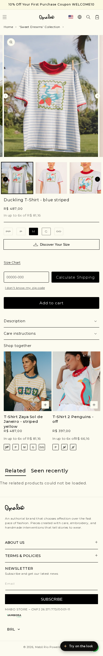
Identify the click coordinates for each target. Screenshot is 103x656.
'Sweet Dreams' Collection (39, 27)
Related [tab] (15, 471)
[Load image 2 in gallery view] (51, 178)
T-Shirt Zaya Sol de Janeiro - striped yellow (23, 421)
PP (9, 232)
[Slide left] (5, 96)
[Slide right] (97, 96)
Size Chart (12, 262)
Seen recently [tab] (49, 471)
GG (59, 232)
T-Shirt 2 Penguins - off (73, 419)
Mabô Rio (42, 647)
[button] (88, 17)
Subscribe (51, 599)
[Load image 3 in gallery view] (85, 178)
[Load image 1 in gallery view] (17, 178)
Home (8, 27)
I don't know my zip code (25, 288)
